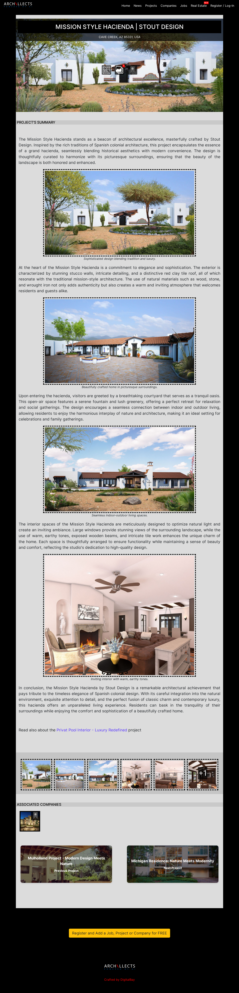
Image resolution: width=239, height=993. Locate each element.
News (138, 5)
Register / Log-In (222, 5)
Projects (151, 5)
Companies (168, 5)
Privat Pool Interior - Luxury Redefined (92, 730)
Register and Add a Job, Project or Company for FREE (119, 933)
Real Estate (199, 5)
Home (126, 5)
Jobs (183, 5)
